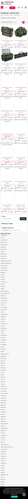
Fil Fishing (3, 307)
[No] (26, 493)
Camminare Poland (5, 260)
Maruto (2, 363)
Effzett (2, 295)
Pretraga (4, 216)
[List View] (26, 22)
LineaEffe (3, 344)
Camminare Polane (5, 263)
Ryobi (2, 414)
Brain (2, 251)
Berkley (2, 247)
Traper (2, 460)
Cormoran (3, 281)
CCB (2, 274)
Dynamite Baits (4, 293)
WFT (2, 477)
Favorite (2, 302)
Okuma (2, 377)
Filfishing (3, 309)
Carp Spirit (3, 267)
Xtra (2, 484)
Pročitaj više (7, 136)
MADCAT (3, 356)
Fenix (2, 305)
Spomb (2, 437)
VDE (2, 465)
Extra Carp (3, 300)
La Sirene (3, 340)
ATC (2, 237)
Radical (2, 402)
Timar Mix (3, 449)
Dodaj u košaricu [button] (7, 44)
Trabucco (3, 456)
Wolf (2, 481)
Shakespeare (4, 428)
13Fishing (3, 235)
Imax (2, 326)
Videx (2, 470)
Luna (2, 346)
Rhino (2, 409)
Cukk (2, 284)
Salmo (2, 419)
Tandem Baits (4, 444)
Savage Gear (3, 423)
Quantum (3, 400)
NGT (2, 374)
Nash (2, 372)
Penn (2, 384)
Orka (2, 379)
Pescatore (3, 386)
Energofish (3, 298)
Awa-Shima (3, 240)
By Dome (3, 256)
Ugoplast (3, 463)
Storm (2, 439)
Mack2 (2, 349)
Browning (3, 253)
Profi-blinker (3, 393)
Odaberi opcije (21, 44)
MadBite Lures (4, 353)
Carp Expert (3, 265)
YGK (2, 486)
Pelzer (2, 381)
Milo (2, 365)
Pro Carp (3, 391)
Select (2, 426)
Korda (2, 337)
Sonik (2, 433)
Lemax (2, 342)
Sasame (2, 421)
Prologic (3, 395)
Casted (2, 272)
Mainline (3, 358)
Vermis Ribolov (6, 4)
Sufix (2, 442)
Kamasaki (3, 335)
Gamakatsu (3, 314)
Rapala (2, 405)
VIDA (2, 467)
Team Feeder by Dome (6, 446)
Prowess (3, 398)
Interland (3, 328)
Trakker (2, 458)
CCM (2, 277)
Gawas (2, 319)
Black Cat (3, 249)
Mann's (2, 360)
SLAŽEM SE (14, 496)
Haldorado (3, 323)
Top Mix (2, 451)
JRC (2, 333)
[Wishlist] (18, 7)
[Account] (22, 7)
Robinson (3, 412)
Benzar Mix (3, 244)
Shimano (3, 430)
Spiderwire (3, 435)
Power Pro (3, 388)
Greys (2, 321)
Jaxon (2, 330)
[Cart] (26, 7)
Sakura (2, 416)
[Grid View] (23, 22)
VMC (2, 472)
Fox (1, 312)
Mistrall (2, 367)
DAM (2, 288)
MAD (2, 351)
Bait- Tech (3, 242)
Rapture (2, 407)
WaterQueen (3, 474)
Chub (2, 279)
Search (12, 7)
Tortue (2, 453)
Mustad (2, 370)
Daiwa (2, 286)
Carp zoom (3, 270)
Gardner (2, 316)
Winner (2, 479)
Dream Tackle (4, 291)
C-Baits (2, 258)
